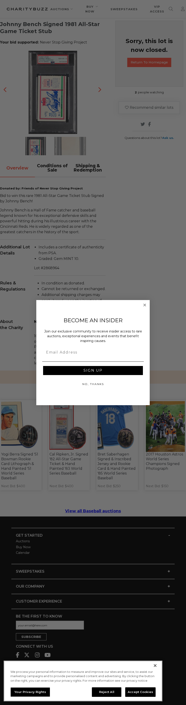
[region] (83, 681)
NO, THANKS (93, 384)
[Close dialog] (144, 305)
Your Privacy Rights (30, 692)
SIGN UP (93, 370)
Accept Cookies (140, 692)
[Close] (155, 666)
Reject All (106, 692)
